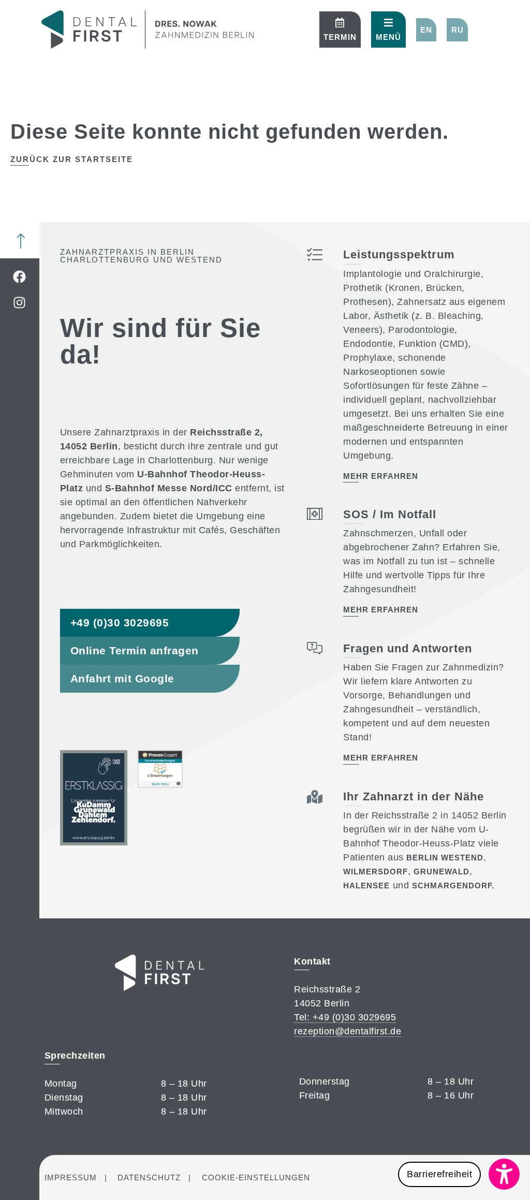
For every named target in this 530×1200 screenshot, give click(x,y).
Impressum (71, 1177)
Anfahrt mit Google (122, 678)
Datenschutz (149, 1177)
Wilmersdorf (375, 871)
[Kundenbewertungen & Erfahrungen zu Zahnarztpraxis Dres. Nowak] (160, 785)
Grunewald (441, 871)
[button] (426, 29)
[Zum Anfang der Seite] (20, 241)
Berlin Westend (444, 857)
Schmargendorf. (453, 885)
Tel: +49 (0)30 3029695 (345, 1017)
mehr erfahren (380, 476)
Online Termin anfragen (134, 650)
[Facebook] (20, 276)
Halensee (366, 885)
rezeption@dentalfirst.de (347, 1031)
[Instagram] (20, 302)
